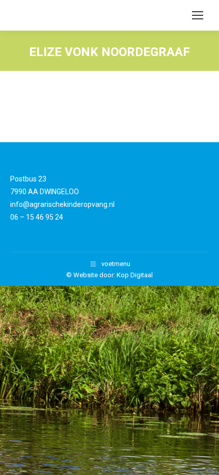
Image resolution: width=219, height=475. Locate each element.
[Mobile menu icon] (197, 15)
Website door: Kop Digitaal (113, 275)
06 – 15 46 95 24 (36, 217)
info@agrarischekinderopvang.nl (62, 204)
